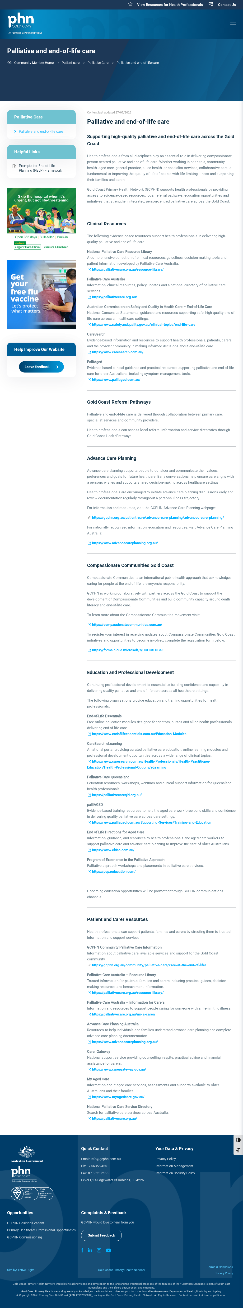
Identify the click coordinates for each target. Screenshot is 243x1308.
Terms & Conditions (220, 1267)
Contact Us (227, 5)
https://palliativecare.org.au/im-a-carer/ (123, 1014)
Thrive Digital (26, 1270)
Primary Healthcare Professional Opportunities (41, 1230)
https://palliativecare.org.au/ (114, 297)
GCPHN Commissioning (24, 1237)
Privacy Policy (165, 1159)
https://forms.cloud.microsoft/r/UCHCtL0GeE (128, 650)
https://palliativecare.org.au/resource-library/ (128, 269)
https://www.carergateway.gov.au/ (119, 1069)
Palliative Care (98, 63)
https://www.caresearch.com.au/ (118, 352)
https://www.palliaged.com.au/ (116, 380)
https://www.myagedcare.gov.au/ (118, 1097)
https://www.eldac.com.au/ (113, 850)
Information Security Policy (175, 1173)
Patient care (70, 63)
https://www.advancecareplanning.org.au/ (125, 543)
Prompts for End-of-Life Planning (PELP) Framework (40, 168)
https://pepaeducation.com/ (114, 871)
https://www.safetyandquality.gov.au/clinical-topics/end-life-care (143, 324)
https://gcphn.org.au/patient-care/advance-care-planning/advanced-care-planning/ (158, 517)
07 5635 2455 (97, 1166)
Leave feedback (37, 367)
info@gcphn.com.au (106, 1159)
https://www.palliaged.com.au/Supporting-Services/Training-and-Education (151, 822)
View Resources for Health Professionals (170, 5)
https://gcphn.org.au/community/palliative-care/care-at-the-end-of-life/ (149, 965)
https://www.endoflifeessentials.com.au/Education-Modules (139, 734)
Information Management (174, 1166)
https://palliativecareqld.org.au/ (117, 795)
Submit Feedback (101, 1235)
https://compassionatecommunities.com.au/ (127, 625)
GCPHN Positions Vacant (25, 1223)
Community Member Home (34, 63)
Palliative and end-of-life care (41, 131)
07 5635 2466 (98, 1173)
